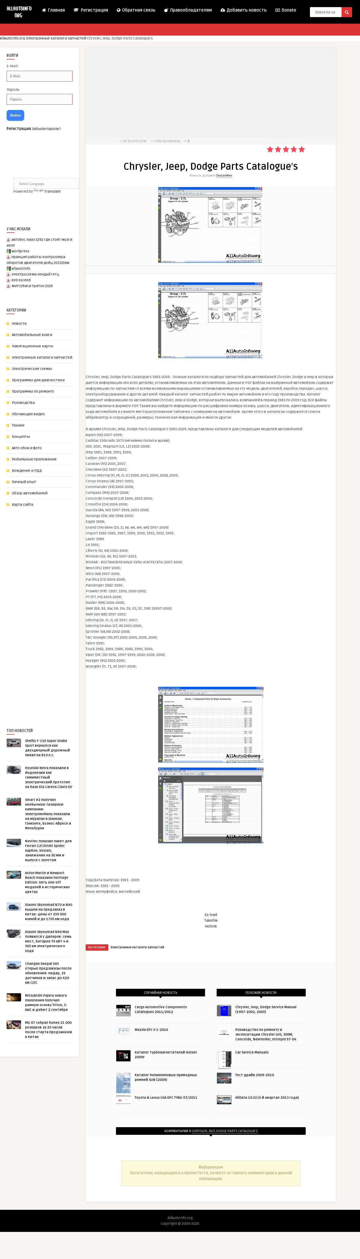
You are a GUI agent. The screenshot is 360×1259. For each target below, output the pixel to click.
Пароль (13, 89)
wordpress (21, 251)
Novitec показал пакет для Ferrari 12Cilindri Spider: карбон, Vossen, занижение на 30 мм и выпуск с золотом (48, 850)
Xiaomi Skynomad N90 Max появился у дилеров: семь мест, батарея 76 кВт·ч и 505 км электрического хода (48, 941)
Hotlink (211, 926)
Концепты (21, 436)
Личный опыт (24, 482)
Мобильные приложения (34, 459)
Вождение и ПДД (27, 470)
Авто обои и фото (27, 448)
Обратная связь (138, 10)
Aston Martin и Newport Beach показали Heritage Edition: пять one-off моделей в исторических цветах (47, 882)
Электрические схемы (32, 369)
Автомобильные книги (32, 335)
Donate (288, 10)
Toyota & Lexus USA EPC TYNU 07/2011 (166, 1098)
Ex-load (211, 914)
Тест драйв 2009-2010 (254, 1075)
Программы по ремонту (33, 391)
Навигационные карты (32, 346)
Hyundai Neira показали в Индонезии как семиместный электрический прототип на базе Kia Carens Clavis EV (48, 777)
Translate (52, 191)
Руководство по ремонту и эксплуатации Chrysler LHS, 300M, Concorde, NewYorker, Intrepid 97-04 (265, 1034)
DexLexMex (224, 176)
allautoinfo (21, 268)
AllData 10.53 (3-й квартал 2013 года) (267, 1098)
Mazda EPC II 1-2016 (151, 1030)
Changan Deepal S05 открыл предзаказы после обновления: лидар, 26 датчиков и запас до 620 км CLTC (48, 973)
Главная (56, 10)
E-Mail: (12, 66)
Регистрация (94, 10)
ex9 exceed (21, 280)
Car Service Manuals (252, 1052)
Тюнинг (18, 425)
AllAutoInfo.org (12, 38)
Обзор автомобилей (29, 493)
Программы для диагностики (38, 380)
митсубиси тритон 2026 (32, 286)
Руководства (23, 402)
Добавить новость (246, 10)
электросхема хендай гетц (35, 274)
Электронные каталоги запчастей (56, 38)
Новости (19, 323)
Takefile (211, 920)
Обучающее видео (28, 414)
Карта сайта (22, 504)
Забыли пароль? (46, 129)
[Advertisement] (46, 609)
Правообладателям (190, 10)
